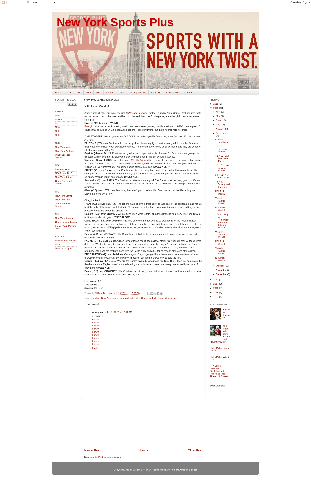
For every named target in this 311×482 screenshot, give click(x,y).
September (221, 133)
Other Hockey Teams (66, 222)
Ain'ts (169, 247)
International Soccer (65, 240)
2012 (216, 108)
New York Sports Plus (115, 22)
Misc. (121, 92)
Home (58, 92)
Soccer (110, 92)
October (220, 266)
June (219, 120)
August (220, 129)
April (218, 112)
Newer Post (92, 450)
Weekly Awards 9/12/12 (220, 200)
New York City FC (64, 248)
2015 (216, 288)
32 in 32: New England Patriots (222, 168)
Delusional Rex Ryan (221, 140)
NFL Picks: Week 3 (220, 242)
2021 (216, 296)
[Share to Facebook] (158, 293)
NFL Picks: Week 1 (220, 192)
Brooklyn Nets (62, 169)
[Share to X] (155, 293)
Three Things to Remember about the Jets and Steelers (222, 221)
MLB (68, 92)
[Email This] (149, 293)
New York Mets (62, 147)
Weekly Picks (171, 298)
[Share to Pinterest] (161, 293)
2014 (216, 284)
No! (93, 187)
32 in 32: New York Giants (222, 176)
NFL (78, 92)
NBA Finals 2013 (63, 173)
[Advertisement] (143, 423)
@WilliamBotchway (137, 113)
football (96, 298)
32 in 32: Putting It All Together (222, 184)
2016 (216, 292)
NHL (98, 92)
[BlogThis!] (152, 293)
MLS (57, 244)
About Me (156, 92)
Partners (188, 92)
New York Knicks (63, 177)
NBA (88, 92)
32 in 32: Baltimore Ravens (221, 149)
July (218, 124)
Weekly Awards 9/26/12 (220, 251)
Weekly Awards (137, 92)
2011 (216, 104)
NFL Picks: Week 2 (220, 208)
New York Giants (109, 298)
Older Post (195, 450)
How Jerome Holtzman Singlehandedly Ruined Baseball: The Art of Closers (219, 371)
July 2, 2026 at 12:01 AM (119, 312)
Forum (95, 319)
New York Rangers (64, 218)
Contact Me (172, 92)
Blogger (193, 470)
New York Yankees (64, 151)
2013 (216, 279)
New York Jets (127, 298)
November (221, 270)
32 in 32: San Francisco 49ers (222, 158)
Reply (95, 348)
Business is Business (226, 313)
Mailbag (59, 119)
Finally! (88, 126)
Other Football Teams (152, 298)
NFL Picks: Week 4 (220, 259)
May (218, 116)
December (221, 274)
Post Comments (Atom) (110, 457)
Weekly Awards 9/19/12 (220, 234)
